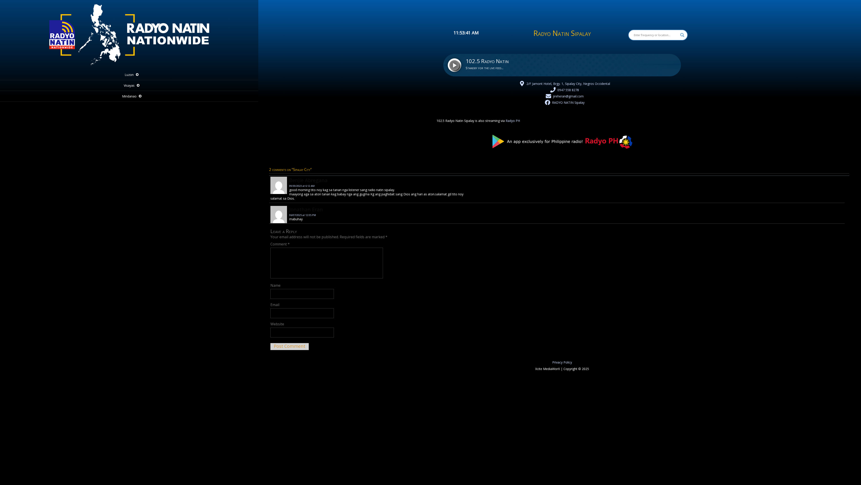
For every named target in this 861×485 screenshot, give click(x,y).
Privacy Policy (562, 362)
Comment (280, 244)
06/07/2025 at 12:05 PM (302, 215)
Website (277, 324)
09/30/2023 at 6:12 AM (302, 185)
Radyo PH (513, 121)
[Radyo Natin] (129, 66)
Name (275, 285)
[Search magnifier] (682, 35)
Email (274, 304)
